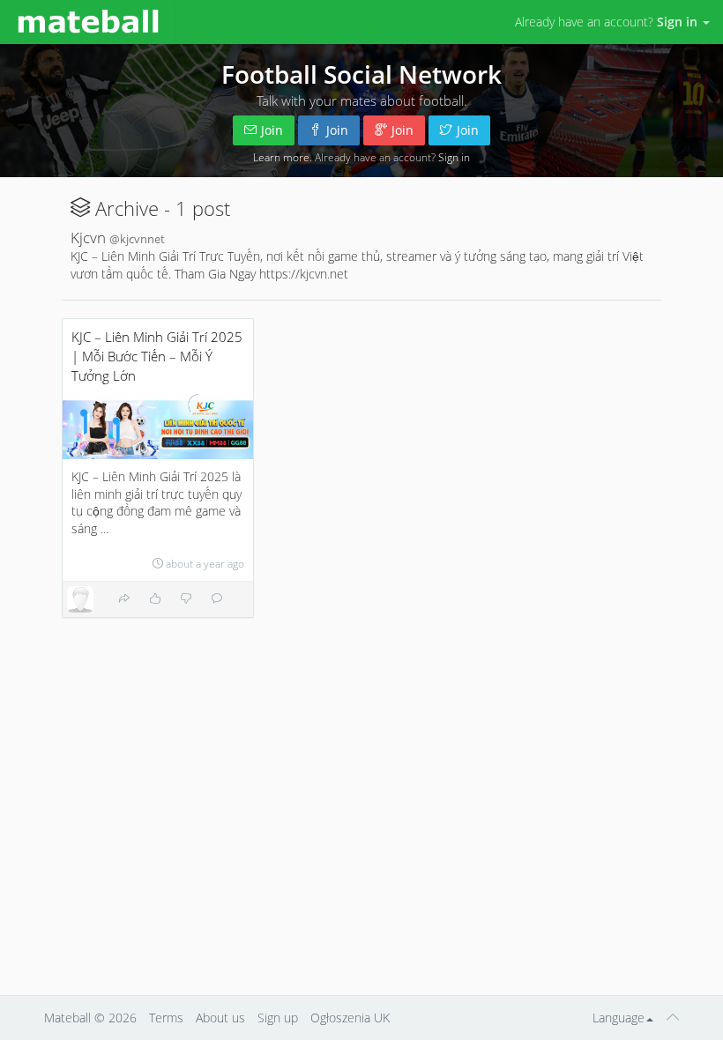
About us (220, 1017)
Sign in (454, 157)
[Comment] (217, 598)
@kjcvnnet (137, 239)
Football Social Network (361, 74)
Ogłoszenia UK (350, 1017)
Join (272, 130)
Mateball (67, 1017)
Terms (166, 1017)
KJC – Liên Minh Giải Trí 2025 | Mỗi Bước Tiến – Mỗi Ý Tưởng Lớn (156, 356)
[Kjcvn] (80, 599)
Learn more (281, 157)
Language (619, 1017)
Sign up (277, 1017)
